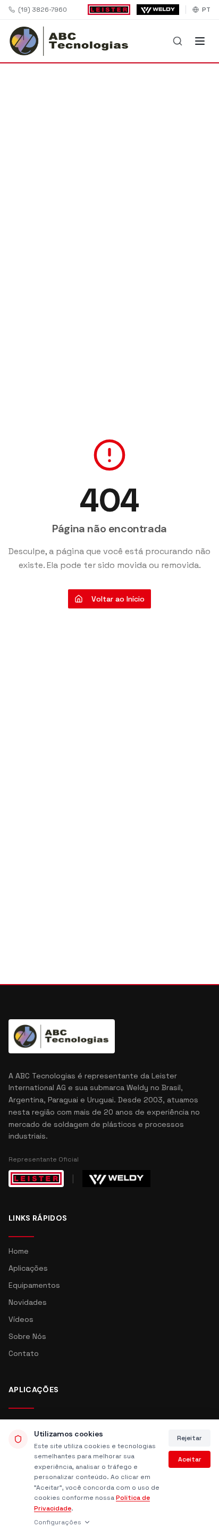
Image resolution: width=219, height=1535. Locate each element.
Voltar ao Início (118, 599)
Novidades (28, 1302)
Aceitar (189, 1459)
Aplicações (28, 1268)
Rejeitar (189, 1438)
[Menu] (199, 41)
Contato (24, 1353)
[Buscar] (177, 41)
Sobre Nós (27, 1336)
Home (19, 1251)
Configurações (57, 1522)
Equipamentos (34, 1285)
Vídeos (21, 1319)
